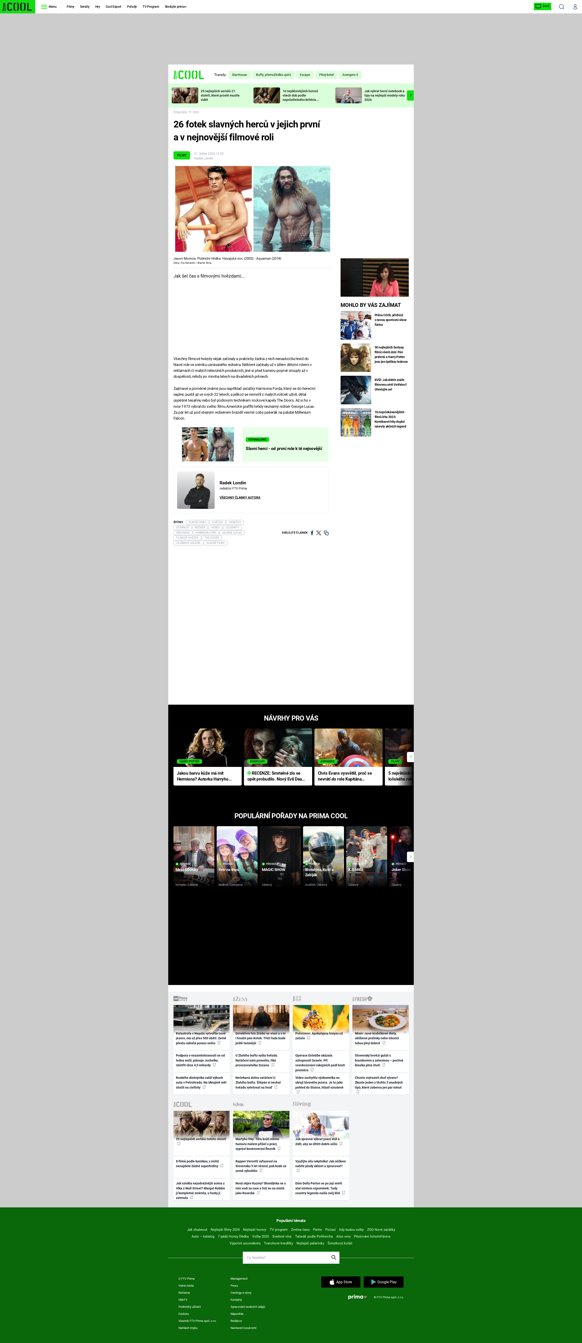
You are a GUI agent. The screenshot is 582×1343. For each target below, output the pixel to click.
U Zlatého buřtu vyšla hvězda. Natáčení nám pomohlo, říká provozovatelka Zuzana (257, 1060)
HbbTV (182, 1299)
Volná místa (186, 1285)
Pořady (132, 6)
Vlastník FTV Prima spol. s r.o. (197, 1321)
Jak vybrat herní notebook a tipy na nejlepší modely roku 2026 (384, 95)
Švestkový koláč (340, 1243)
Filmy (70, 6)
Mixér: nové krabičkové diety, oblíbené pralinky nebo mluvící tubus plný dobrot (377, 1038)
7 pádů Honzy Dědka (233, 1236)
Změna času (300, 1230)
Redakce (236, 1321)
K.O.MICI (355, 869)
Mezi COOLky (187, 869)
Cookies (183, 1314)
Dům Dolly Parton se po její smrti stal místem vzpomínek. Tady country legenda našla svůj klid (318, 1188)
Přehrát (185, 864)
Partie (317, 1230)
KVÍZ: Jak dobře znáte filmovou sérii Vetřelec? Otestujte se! (391, 384)
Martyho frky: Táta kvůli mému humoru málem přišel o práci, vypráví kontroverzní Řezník (257, 1144)
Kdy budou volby (351, 1230)
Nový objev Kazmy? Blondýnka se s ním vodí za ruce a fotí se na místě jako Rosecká (261, 1188)
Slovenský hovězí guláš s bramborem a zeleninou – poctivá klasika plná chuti (379, 1060)
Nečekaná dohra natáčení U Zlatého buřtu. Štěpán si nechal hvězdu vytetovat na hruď (258, 1082)
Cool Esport (113, 6)
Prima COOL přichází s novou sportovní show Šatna (390, 319)
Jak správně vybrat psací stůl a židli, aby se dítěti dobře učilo (317, 1141)
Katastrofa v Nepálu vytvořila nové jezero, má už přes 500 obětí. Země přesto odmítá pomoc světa (201, 1038)
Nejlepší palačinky (310, 1243)
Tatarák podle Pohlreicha (314, 1236)
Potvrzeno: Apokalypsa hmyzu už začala (319, 1036)
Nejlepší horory (254, 1230)
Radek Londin (203, 158)
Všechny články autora (240, 497)
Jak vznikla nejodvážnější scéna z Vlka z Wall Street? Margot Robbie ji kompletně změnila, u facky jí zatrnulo (200, 1190)
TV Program (151, 6)
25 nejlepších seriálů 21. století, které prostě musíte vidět (220, 95)
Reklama (184, 1292)
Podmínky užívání (189, 1306)
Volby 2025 (260, 1236)
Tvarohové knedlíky (278, 1243)
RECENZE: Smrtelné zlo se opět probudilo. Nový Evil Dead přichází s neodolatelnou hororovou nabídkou (275, 776)
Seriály (85, 6)
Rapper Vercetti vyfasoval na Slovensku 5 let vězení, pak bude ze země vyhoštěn (261, 1166)
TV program (279, 1230)
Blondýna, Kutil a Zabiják (319, 872)
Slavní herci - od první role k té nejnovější (284, 448)
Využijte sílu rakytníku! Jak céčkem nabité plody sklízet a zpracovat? (320, 1163)
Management (239, 1278)
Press (234, 1285)
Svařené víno (282, 1236)
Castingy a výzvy (241, 1292)
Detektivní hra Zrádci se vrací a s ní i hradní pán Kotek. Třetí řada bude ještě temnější (261, 1038)
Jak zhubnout (197, 1230)
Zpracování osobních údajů (248, 1306)
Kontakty (236, 1299)
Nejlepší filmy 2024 (225, 1230)
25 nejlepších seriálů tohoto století (201, 1139)
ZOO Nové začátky (381, 1230)
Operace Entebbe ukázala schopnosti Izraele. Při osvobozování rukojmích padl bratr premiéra (320, 1063)
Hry (97, 6)
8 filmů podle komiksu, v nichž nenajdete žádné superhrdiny (197, 1163)
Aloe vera (343, 1236)
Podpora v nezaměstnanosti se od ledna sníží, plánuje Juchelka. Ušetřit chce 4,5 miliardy (200, 1060)
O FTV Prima (186, 1278)
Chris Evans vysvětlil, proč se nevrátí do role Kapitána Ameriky (345, 776)
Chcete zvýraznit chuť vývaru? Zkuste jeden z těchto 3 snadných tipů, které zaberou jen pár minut (379, 1082)
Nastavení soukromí (243, 1328)
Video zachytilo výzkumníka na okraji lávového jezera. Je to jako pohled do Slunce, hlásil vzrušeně (319, 1082)
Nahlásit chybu (188, 1328)
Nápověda (237, 1314)
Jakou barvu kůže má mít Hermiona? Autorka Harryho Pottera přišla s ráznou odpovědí (202, 776)
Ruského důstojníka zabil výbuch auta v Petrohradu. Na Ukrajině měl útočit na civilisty (201, 1082)
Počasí (330, 1230)
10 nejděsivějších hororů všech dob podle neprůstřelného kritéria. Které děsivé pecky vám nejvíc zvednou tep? (300, 99)
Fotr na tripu (229, 869)
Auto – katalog (203, 1236)
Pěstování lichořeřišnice (372, 1236)
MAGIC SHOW (273, 869)
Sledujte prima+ (176, 6)
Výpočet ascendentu (245, 1243)
